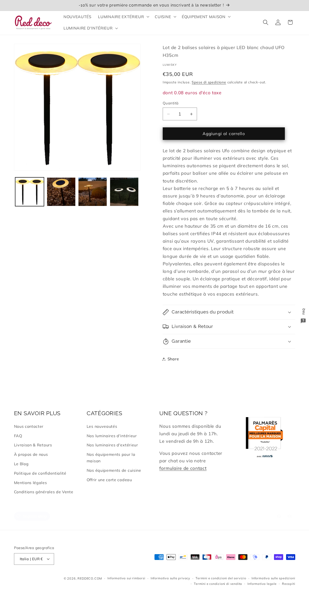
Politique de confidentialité (40, 473)
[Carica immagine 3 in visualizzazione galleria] (92, 191)
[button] (123, 16)
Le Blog (21, 463)
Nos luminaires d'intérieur (112, 435)
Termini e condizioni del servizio (221, 578)
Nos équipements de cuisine (114, 470)
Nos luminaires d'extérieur (112, 445)
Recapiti (288, 584)
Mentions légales (30, 482)
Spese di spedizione (209, 82)
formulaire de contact (183, 468)
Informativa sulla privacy (170, 578)
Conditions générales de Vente (43, 491)
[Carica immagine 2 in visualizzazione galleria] (61, 191)
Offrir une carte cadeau (109, 479)
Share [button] (173, 358)
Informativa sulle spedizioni (273, 578)
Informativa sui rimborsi (126, 578)
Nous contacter (29, 426)
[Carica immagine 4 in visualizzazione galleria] (124, 191)
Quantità (171, 103)
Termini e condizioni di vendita (218, 584)
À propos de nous (31, 454)
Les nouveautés (102, 426)
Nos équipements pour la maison (111, 457)
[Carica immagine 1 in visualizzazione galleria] (29, 191)
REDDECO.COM (89, 578)
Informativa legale (262, 584)
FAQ (18, 435)
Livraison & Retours (33, 445)
